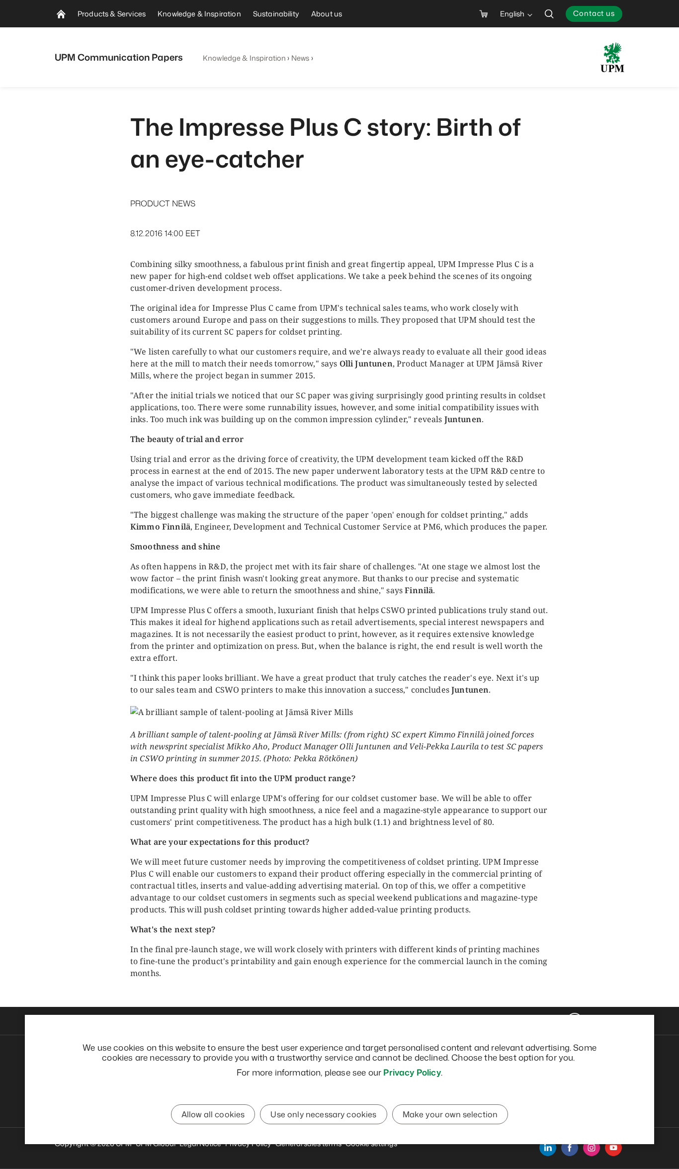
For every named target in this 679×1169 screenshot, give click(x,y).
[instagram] (591, 1147)
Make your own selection (450, 1114)
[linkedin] (547, 1147)
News (300, 58)
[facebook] (569, 1147)
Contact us (594, 13)
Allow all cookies (213, 1114)
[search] (549, 13)
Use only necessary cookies (323, 1114)
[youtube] (613, 1147)
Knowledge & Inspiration (244, 58)
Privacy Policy (411, 1072)
